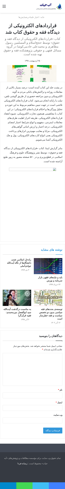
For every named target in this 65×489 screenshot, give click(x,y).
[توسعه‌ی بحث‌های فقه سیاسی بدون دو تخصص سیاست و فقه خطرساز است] (48, 298)
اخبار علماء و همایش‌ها (28, 17)
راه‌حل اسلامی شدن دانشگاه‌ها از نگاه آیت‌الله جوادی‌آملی (19, 262)
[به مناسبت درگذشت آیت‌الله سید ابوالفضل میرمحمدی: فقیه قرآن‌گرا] (17, 298)
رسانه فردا (22, 463)
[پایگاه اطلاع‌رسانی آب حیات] (49, 6)
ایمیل (59, 402)
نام (60, 390)
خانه (42, 17)
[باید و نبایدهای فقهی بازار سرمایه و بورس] (48, 266)
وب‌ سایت (58, 415)
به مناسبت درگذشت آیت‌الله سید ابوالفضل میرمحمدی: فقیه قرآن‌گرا (17, 312)
